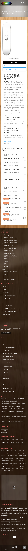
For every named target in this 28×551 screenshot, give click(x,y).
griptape (11, 458)
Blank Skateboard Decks (9, 347)
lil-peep (12, 460)
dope (3, 456)
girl (2, 458)
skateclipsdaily (10, 413)
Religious (17, 442)
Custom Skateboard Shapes (10, 240)
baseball (13, 452)
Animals (12, 439)
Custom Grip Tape (8, 239)
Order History (8, 305)
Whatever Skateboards (9, 391)
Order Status (6, 314)
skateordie (8, 416)
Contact (5, 318)
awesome (4, 452)
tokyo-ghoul (18, 466)
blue (11, 453)
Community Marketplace (10, 353)
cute (17, 455)
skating (2, 419)
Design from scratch (10, 69)
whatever (3, 421)
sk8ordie (18, 408)
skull (3, 466)
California (22, 398)
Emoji (6, 440)
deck (25, 455)
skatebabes (14, 409)
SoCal (7, 419)
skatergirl (3, 418)
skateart (3, 409)
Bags (5, 264)
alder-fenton (14, 450)
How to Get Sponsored (9, 279)
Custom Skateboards (9, 235)
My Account (6, 292)
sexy (12, 465)
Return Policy (4, 432)
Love (21, 440)
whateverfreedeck (10, 421)
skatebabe (8, 409)
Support (5, 321)
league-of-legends (5, 460)
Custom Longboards (9, 237)
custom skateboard (13, 401)
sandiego (10, 408)
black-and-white (5, 453)
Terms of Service (4, 429)
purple (25, 463)
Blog (5, 273)
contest (9, 400)
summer (11, 419)
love (3, 461)
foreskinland (12, 456)
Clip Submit (7, 276)
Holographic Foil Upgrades (10, 255)
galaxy (22, 456)
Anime (16, 439)
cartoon (20, 453)
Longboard (6, 378)
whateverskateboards (19, 421)
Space (22, 442)
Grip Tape (5, 372)
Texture (9, 444)
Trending (14, 444)
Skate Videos (20, 418)
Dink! (2, 440)
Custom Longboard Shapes (10, 242)
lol (16, 460)
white (13, 468)
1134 (3, 450)
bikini (18, 398)
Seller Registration (10, 308)
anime (20, 450)
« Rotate (11, 58)
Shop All (6, 268)
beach (9, 398)
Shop (3, 252)
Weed (19, 444)
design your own (14, 403)
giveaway (17, 404)
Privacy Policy (4, 430)
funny (19, 403)
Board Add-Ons (7, 350)
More (3, 269)
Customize (7, 66)
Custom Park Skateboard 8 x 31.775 (12, 77)
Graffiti (13, 440)
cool (8, 455)
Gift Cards (6, 258)
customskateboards (5, 403)
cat (24, 453)
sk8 (14, 408)
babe (5, 398)
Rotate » (16, 58)
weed (3, 468)
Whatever (23, 444)
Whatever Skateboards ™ (20, 549)
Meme (25, 440)
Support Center (6, 332)
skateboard (20, 409)
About (5, 274)
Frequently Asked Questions (10, 271)
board (15, 453)
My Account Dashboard (11, 302)
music (20, 461)
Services (5, 382)
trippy (24, 466)
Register (5, 286)
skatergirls (9, 418)
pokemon (15, 463)
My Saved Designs (8, 250)
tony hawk (16, 419)
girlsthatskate (11, 404)
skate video (14, 418)
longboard (22, 404)
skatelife (3, 416)
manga (7, 461)
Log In (4, 289)
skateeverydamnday (19, 413)
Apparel (6, 261)
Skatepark (14, 416)
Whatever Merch (8, 260)
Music (8, 442)
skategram (20, 414)
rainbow (3, 465)
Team (5, 277)
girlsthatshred (4, 404)
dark (21, 455)
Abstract (3, 439)
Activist (7, 439)
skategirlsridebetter (12, 414)
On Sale (6, 266)
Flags (10, 440)
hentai (16, 458)
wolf (17, 468)
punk (20, 463)
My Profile (7, 299)
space (7, 466)
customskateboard (5, 401)
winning (16, 423)
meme (12, 461)
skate (23, 408)
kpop (17, 440)
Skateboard (6, 385)
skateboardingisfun (19, 411)
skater (18, 416)
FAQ (10, 327)
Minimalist (3, 442)
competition (3, 400)
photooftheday (4, 408)
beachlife (13, 398)
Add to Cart (14, 62)
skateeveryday (4, 414)
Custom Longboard (5, 508)
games (23, 403)
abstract (7, 450)
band (9, 452)
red (8, 465)
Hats (5, 263)
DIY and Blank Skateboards (10, 256)
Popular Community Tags (10, 248)
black (19, 452)
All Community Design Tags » (7, 470)
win (12, 423)
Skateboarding (11, 411)
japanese (22, 458)
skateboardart (4, 411)
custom (12, 455)
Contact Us (15, 327)
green (7, 458)
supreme (12, 466)
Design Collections (8, 245)
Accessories (6, 341)
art (2, 398)
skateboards (3, 413)
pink (11, 463)
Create (3, 234)
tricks (21, 419)
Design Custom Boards (9, 253)
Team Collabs (4, 444)
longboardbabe (4, 406)
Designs (4, 243)
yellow (21, 468)
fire (7, 456)
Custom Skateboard (13, 506)
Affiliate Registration (10, 311)
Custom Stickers (7, 366)
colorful (3, 455)
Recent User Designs (9, 247)
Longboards (18, 406)
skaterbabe (23, 416)
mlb (16, 461)
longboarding (11, 406)
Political (12, 442)
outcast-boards (5, 463)
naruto (25, 461)
